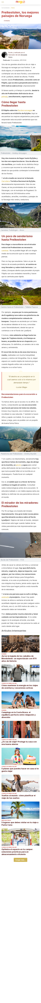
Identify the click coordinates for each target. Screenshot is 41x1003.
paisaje (5, 97)
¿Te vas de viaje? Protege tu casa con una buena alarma (19, 743)
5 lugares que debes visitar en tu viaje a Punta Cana (20, 823)
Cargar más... (20, 860)
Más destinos (6, 820)
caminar (5, 251)
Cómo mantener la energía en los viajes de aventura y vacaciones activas (20, 686)
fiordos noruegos (25, 110)
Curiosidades (6, 8)
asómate (5, 597)
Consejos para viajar (9, 683)
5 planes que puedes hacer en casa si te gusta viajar (20, 769)
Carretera (6, 181)
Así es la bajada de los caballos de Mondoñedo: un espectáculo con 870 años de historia (19, 658)
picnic (18, 465)
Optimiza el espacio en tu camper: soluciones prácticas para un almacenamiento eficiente (17, 851)
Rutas (13, 8)
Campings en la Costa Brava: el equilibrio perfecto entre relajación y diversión (19, 714)
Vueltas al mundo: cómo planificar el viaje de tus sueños (18, 796)
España (4, 654)
